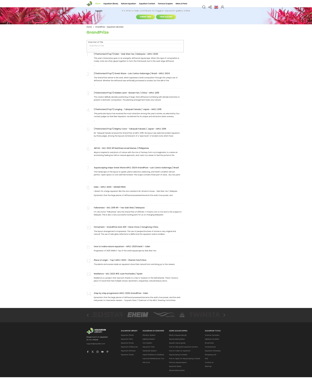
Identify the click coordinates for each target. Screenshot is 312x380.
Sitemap (208, 366)
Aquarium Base (175, 366)
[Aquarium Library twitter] (93, 352)
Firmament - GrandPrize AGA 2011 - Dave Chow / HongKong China (126, 227)
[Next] (224, 315)
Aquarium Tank (148, 347)
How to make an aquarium (179, 351)
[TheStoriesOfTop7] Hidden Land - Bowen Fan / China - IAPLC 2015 (126, 92)
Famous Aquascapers (178, 362)
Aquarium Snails (127, 354)
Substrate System (150, 351)
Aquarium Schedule (213, 351)
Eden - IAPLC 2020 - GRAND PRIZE (110, 187)
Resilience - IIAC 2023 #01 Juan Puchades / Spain (118, 273)
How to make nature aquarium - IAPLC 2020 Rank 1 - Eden (122, 246)
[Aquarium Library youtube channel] (103, 352)
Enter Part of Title (96, 42)
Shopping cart (210, 354)
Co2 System (147, 343)
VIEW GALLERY (166, 17)
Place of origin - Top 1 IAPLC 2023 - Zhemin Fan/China (120, 260)
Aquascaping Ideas (177, 370)
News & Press (181, 3)
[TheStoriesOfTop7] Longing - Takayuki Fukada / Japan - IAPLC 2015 (127, 109)
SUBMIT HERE (145, 17)
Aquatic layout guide (177, 343)
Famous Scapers (165, 3)
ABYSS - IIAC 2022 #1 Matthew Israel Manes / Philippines (121, 148)
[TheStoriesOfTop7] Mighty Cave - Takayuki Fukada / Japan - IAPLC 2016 (130, 128)
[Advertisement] (207, 60)
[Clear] (97, 50)
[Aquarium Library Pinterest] (108, 352)
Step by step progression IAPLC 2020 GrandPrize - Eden (121, 293)
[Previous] (88, 315)
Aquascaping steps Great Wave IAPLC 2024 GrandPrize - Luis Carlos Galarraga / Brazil (136, 167)
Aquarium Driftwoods (129, 347)
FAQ (206, 358)
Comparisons (210, 347)
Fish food (146, 362)
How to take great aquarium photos (183, 347)
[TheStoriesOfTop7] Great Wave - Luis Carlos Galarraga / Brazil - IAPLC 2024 (132, 73)
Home (97, 3)
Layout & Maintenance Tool (153, 358)
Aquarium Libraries (90, 3)
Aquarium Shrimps (128, 351)
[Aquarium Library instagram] (98, 352)
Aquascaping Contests (178, 354)
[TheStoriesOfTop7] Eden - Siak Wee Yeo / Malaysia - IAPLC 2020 (126, 54)
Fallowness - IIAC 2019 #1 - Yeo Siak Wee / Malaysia (119, 207)
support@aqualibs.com (96, 344)
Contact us (209, 362)
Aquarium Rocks (127, 343)
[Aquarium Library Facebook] (89, 352)
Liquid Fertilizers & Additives (153, 354)
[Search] (91, 50)
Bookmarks (209, 343)
